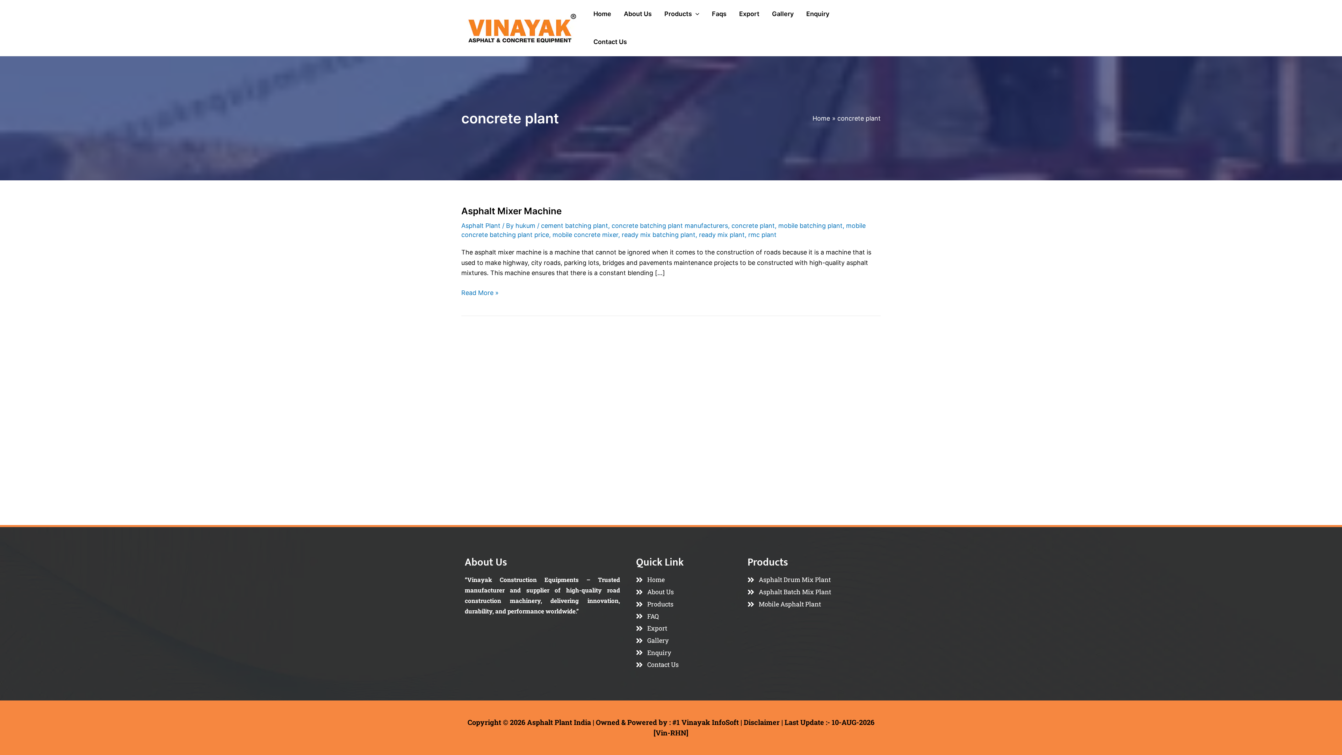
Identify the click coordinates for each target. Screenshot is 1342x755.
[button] (695, 14)
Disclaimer (762, 722)
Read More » (480, 292)
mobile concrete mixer (585, 234)
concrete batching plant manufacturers (670, 225)
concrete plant (753, 225)
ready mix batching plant (658, 234)
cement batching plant (574, 225)
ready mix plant (722, 234)
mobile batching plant (810, 225)
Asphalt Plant (480, 225)
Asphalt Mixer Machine (511, 211)
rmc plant (762, 234)
